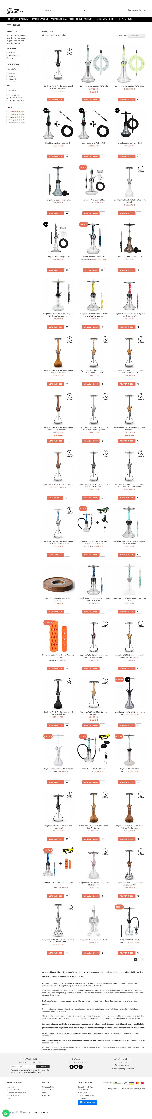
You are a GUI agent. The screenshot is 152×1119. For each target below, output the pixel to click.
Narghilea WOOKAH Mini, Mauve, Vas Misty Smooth (94, 883)
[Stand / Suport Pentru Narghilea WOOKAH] (58, 579)
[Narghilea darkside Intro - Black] (129, 124)
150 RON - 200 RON (15, 101)
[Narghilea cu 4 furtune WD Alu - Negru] (129, 693)
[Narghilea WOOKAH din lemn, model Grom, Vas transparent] (93, 351)
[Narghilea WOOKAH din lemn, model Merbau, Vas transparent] (58, 408)
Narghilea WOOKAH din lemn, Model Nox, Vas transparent (58, 87)
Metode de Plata (48, 1087)
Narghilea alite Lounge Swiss (58, 257)
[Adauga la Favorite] (67, 99)
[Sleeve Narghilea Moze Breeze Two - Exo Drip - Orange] (58, 636)
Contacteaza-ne (89, 1102)
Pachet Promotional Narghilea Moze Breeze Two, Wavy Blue (94, 542)
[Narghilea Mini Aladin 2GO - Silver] (93, 920)
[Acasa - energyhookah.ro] (18, 11)
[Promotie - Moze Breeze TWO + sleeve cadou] (58, 863)
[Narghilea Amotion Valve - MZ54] (93, 124)
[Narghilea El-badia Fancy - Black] (129, 237)
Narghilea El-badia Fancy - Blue (58, 200)
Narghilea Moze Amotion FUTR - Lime (129, 86)
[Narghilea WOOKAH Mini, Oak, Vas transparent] (93, 693)
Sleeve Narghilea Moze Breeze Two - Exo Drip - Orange (58, 656)
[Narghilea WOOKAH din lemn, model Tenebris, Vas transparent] (93, 465)
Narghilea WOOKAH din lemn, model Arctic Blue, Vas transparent (58, 542)
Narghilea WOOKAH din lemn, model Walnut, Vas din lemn (129, 827)
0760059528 (123, 1065)
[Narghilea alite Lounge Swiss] (58, 237)
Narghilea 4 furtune (13, 43)
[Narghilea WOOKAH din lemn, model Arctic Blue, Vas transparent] (58, 522)
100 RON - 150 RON (15, 98)
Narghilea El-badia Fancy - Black (129, 257)
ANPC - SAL (46, 1095)
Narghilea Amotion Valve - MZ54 (94, 143)
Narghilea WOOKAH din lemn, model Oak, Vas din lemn (93, 827)
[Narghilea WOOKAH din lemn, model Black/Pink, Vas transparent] (93, 636)
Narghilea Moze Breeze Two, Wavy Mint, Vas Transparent (129, 542)
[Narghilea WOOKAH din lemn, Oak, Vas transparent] (129, 408)
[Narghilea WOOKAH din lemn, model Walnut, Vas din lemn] (129, 806)
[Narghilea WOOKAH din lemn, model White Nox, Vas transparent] (93, 408)
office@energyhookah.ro (123, 1068)
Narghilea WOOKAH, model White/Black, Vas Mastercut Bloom (58, 940)
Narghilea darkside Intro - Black (129, 143)
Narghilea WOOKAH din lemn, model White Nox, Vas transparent (93, 428)
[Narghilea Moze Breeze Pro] (93, 237)
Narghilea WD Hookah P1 (129, 769)
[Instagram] (80, 1067)
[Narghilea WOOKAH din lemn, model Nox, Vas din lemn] (58, 693)
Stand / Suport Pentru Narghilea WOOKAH (58, 599)
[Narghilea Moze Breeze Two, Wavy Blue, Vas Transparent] (93, 579)
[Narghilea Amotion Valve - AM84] (58, 124)
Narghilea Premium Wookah (16, 38)
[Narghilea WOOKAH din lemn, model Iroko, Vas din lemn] (58, 351)
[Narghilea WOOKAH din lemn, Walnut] (58, 465)
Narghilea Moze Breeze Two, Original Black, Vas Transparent (58, 315)
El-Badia (11, 79)
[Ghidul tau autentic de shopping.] (12, 1112)
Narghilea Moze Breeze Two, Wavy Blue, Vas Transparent (94, 599)
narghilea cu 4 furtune (76, 1001)
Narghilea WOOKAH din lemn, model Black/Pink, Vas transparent (93, 656)
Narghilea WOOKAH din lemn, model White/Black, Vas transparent (129, 485)
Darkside (12, 76)
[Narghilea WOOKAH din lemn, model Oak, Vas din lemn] (93, 806)
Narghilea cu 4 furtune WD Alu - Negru (129, 712)
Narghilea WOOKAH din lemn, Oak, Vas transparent (129, 428)
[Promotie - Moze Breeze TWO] (93, 749)
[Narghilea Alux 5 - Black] (129, 920)
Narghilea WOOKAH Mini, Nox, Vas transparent (58, 827)
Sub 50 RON (13, 95)
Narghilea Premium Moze (15, 41)
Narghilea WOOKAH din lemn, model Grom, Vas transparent (93, 371)
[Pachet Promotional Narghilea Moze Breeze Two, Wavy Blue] (93, 522)
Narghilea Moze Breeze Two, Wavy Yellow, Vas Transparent (93, 315)
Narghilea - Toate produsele (16, 35)
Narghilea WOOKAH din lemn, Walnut (58, 484)
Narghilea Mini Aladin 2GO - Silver (93, 939)
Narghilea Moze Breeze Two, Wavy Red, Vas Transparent (129, 315)
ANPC (44, 1093)
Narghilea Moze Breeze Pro (94, 257)
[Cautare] (84, 11)
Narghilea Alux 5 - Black (129, 939)
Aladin (11, 73)
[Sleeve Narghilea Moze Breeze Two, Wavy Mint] (129, 579)
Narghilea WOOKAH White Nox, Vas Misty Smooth (129, 201)
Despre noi (10, 1087)
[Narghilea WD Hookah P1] (129, 749)
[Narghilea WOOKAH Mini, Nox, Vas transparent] (58, 806)
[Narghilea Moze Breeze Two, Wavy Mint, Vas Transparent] (129, 522)
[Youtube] (76, 1067)
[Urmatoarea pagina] (142, 959)
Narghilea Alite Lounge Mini (94, 200)
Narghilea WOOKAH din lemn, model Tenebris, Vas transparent (93, 485)
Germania (12, 55)
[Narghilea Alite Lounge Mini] (93, 181)
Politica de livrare (13, 1095)
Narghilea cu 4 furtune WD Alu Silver (58, 769)
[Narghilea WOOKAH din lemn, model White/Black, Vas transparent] (129, 465)
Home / (10, 25)
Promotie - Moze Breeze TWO (93, 769)
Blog (130, 19)
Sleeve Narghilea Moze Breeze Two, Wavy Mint (129, 599)
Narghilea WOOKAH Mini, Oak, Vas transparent (94, 713)
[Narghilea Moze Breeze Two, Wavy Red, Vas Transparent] (129, 294)
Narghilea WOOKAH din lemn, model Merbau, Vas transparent (58, 428)
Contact (9, 1098)
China (11, 58)
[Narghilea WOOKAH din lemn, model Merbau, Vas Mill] (129, 863)
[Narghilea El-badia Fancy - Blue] (58, 181)
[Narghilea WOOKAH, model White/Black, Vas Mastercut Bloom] (58, 920)
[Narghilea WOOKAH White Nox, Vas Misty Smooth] (129, 181)
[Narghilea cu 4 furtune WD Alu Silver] (58, 749)
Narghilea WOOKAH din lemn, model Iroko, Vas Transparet (129, 371)
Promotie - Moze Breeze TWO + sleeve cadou (58, 883)
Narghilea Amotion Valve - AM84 (58, 143)
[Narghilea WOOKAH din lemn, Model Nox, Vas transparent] (58, 63)
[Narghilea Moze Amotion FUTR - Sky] (93, 64)
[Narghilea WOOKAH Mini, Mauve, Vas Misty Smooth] (93, 863)
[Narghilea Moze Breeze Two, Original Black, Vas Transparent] (58, 294)
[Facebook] (71, 1067)
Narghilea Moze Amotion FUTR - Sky (94, 86)
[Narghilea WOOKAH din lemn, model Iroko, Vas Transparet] (129, 351)
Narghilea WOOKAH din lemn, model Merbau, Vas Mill (129, 883)
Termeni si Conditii (13, 1090)
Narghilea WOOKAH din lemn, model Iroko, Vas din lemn (58, 371)
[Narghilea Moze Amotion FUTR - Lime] (129, 64)
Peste (11, 111)
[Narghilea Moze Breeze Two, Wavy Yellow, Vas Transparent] (93, 294)
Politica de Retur (48, 1090)
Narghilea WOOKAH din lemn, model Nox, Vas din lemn (58, 713)
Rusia (10, 53)
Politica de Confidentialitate (32, 1072)
